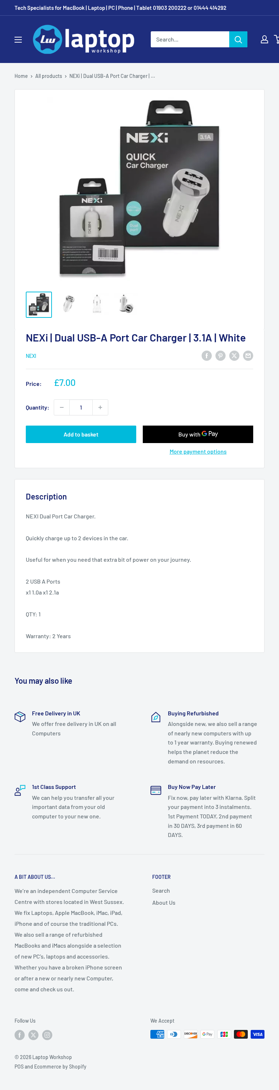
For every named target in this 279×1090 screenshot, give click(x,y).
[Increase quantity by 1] (100, 407)
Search (161, 890)
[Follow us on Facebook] (20, 1035)
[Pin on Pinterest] (220, 355)
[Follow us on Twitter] (33, 1035)
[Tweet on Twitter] (234, 355)
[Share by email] (248, 355)
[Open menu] (18, 40)
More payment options (198, 451)
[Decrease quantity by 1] (61, 407)
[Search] (238, 39)
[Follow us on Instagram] (47, 1035)
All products (48, 76)
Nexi (31, 356)
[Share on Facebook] (207, 355)
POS (19, 1066)
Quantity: (37, 407)
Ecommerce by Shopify (60, 1066)
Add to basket (81, 434)
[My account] (264, 39)
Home (21, 76)
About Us (163, 902)
